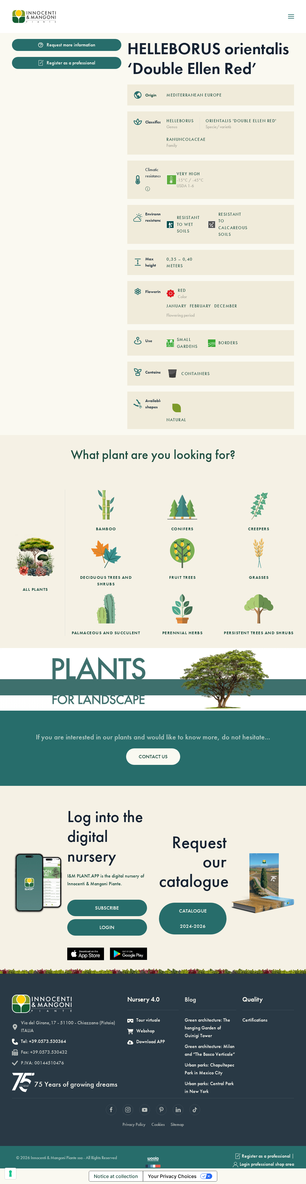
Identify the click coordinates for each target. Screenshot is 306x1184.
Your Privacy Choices (172, 1176)
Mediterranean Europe (194, 95)
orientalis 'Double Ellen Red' (241, 120)
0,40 (188, 259)
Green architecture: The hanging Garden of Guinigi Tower (207, 1028)
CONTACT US (153, 756)
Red (182, 290)
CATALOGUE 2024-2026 (193, 918)
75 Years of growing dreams (75, 1084)
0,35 (171, 259)
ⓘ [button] (147, 189)
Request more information (71, 45)
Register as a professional (71, 63)
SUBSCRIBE (107, 907)
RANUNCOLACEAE (186, 139)
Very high (188, 173)
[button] (291, 16)
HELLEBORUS (180, 120)
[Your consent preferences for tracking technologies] (10, 1173)
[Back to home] (34, 16)
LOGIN (107, 927)
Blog (190, 999)
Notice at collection (116, 1176)
